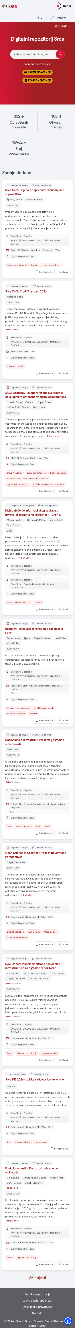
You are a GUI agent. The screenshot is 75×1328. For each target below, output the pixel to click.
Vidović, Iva (13, 643)
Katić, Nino (61, 638)
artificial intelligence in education (48, 484)
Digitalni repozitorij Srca (22, 256)
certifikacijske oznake (44, 708)
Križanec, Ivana (15, 296)
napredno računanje (17, 265)
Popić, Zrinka (44, 402)
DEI (8, 1141)
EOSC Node (34, 931)
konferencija (41, 1141)
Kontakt (37, 1313)
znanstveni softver (51, 265)
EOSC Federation (15, 931)
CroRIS (10, 366)
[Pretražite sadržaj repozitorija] (60, 54)
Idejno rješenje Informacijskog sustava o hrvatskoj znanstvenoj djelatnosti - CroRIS (33, 512)
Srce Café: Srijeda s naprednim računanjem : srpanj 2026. (34, 192)
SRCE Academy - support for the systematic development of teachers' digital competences (35, 395)
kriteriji (33, 713)
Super (34, 265)
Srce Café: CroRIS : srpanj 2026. (26, 291)
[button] (67, 1320)
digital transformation (17, 484)
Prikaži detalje (46, 272)
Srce (9, 826)
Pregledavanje (39, 72)
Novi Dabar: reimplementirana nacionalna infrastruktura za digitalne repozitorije (32, 966)
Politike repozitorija (38, 1294)
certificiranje (23, 708)
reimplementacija (49, 1053)
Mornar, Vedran (15, 520)
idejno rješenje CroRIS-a (18, 602)
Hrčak (10, 708)
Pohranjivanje (39, 80)
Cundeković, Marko (39, 978)
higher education (58, 472)
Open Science (51, 931)
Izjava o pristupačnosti (37, 1300)
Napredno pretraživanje (37, 64)
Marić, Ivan (39, 407)
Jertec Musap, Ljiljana (18, 638)
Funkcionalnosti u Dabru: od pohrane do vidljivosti (31, 1170)
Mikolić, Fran (57, 1177)
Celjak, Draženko (43, 638)
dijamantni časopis (16, 713)
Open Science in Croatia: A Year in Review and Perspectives (35, 855)
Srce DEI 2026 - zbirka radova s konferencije (34, 1079)
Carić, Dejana (57, 973)
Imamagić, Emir (34, 199)
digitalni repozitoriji (26, 1053)
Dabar (10, 1053)
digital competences (36, 472)
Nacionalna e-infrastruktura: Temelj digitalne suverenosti (34, 742)
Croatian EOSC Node (17, 937)
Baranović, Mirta (36, 520)
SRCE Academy (14, 472)
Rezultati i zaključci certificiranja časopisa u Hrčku (34, 631)
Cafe (20, 366)
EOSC (48, 826)
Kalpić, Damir (56, 520)
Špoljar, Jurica (14, 199)
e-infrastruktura (23, 826)
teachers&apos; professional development (27, 478)
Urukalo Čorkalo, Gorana (20, 402)
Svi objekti (37, 1277)
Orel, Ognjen (13, 525)
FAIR (38, 826)
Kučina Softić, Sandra (18, 407)
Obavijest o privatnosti (38, 1307)
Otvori (65, 272)
